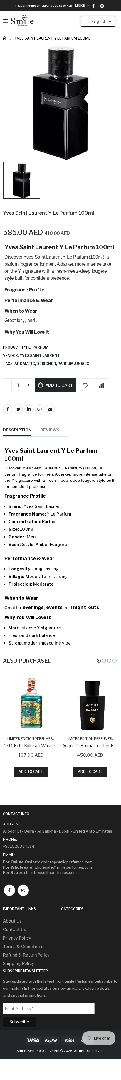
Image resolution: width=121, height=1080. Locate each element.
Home (5, 38)
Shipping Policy (18, 963)
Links (80, 6)
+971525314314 (19, 846)
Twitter (18, 409)
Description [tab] (17, 430)
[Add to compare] (101, 385)
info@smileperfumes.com (40, 872)
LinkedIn (29, 409)
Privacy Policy (17, 937)
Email (50, 409)
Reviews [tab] (49, 430)
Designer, (47, 364)
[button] (98, 660)
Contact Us (14, 929)
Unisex (82, 364)
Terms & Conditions (23, 946)
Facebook (7, 409)
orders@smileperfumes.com (48, 861)
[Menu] (5, 21)
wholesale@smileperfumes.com (47, 867)
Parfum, (66, 364)
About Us (12, 920)
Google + (39, 409)
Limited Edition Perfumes (30, 739)
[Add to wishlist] (85, 385)
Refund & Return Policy (26, 954)
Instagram (23, 890)
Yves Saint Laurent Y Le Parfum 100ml (48, 213)
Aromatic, (25, 364)
